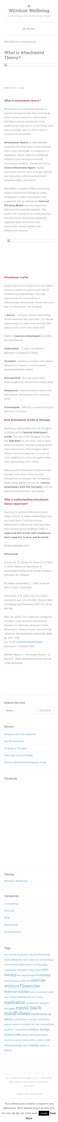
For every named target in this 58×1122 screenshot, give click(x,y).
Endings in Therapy (15, 748)
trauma (34, 1045)
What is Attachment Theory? (24, 55)
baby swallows (29, 955)
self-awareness (39, 1034)
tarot (26, 1045)
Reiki (7, 917)
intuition (22, 996)
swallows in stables (43, 1040)
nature (8, 1024)
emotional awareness (12, 981)
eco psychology (26, 975)
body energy (43, 954)
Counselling (11, 903)
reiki (18, 1034)
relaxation (25, 1035)
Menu (30, 28)
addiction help (18, 955)
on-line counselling (42, 1024)
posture (9, 1034)
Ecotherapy (43, 975)
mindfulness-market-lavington (31, 1019)
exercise (26, 980)
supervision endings (21, 1040)
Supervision (11, 924)
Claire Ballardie (13, 959)
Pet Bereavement (14, 741)
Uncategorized (12, 931)
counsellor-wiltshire (16, 969)
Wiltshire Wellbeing (15, 880)
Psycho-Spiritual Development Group (25, 762)
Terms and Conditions (29, 1094)
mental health (28, 1007)
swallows (32, 1040)
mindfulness (17, 1013)
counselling (46, 959)
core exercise (31, 959)
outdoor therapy (39, 1029)
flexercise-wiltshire (17, 991)
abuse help (8, 955)
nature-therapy (21, 1024)
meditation (14, 1002)
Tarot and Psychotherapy (18, 755)
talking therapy (13, 1045)
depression (35, 969)
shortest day (8, 1040)
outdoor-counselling (16, 1029)
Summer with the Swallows (20, 734)
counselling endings (39, 965)
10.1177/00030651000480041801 (26, 641)
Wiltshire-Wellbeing (29, 10)
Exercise (9, 910)
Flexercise (30, 985)
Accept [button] (44, 1113)
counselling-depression (18, 964)
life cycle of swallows (35, 997)
